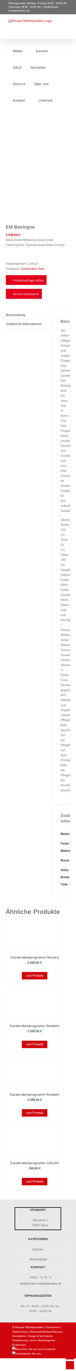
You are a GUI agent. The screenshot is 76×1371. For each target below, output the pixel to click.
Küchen (38, 1249)
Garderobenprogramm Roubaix (35, 1026)
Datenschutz (20, 1331)
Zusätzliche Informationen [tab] (24, 324)
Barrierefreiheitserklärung (45, 1331)
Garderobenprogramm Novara (35, 957)
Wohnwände (38, 1259)
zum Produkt (34, 975)
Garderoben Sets (32, 268)
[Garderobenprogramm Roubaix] (34, 993)
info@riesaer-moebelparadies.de (40, 1283)
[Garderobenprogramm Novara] (34, 924)
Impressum (53, 1327)
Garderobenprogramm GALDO (34, 1163)
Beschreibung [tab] (15, 315)
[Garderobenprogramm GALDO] (34, 1130)
